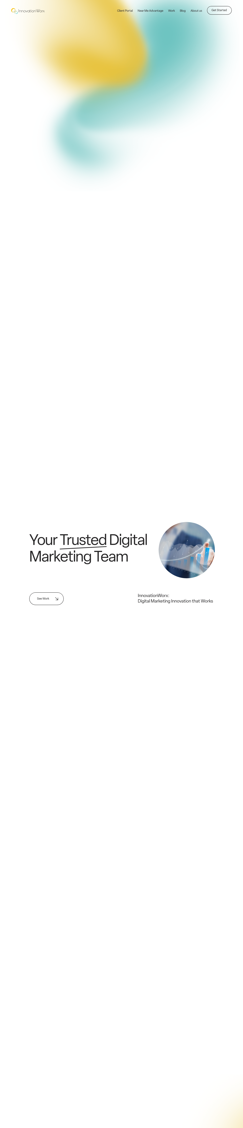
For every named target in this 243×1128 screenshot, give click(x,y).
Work (171, 10)
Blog (183, 10)
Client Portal (125, 10)
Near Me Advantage (150, 10)
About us (196, 10)
